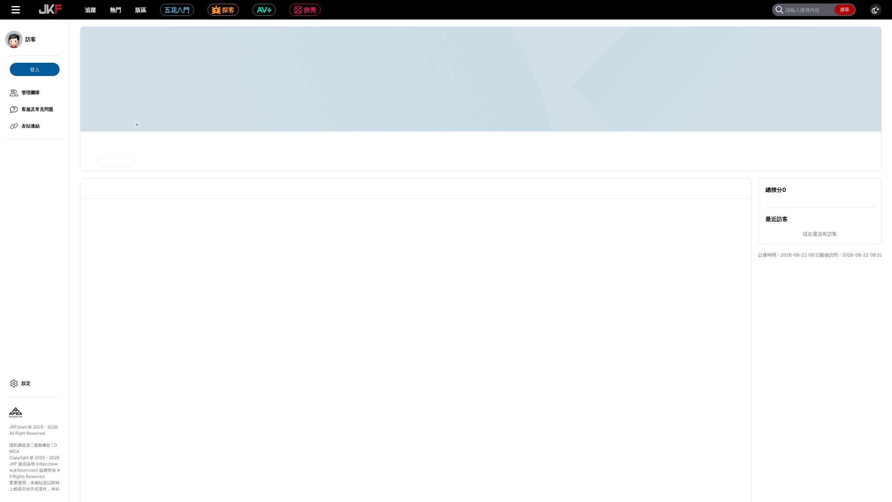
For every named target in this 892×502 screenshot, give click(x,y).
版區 (140, 9)
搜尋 (844, 9)
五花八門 (177, 10)
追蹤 (90, 9)
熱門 (115, 9)
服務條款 (42, 445)
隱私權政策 (19, 445)
